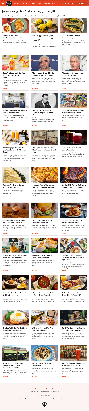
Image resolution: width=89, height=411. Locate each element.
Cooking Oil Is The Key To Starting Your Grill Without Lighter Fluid (74, 186)
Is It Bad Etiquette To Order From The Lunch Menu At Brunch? (15, 256)
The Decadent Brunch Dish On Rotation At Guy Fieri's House (43, 74)
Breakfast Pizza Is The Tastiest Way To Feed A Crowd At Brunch (43, 186)
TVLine (30, 398)
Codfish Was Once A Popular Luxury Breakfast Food (42, 256)
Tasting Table (53, 398)
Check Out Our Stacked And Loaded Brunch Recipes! (12, 37)
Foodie (42, 398)
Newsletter (84, 3)
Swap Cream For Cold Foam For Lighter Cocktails (73, 149)
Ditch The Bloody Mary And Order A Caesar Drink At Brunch (74, 364)
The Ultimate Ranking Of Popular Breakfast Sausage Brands (73, 111)
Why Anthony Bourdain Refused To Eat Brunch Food (73, 74)
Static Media (35, 391)
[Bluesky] (69, 3)
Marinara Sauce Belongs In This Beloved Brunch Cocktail (43, 294)
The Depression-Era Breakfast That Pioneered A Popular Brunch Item (44, 150)
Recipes (16, 3)
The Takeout (68, 398)
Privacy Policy (50, 389)
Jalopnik (25, 398)
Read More (5, 50)
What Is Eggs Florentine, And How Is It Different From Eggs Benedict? (42, 38)
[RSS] (75, 3)
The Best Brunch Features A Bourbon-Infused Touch (72, 221)
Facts (34, 3)
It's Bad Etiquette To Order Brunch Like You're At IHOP (71, 294)
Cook (22, 3)
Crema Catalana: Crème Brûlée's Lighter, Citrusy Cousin (14, 294)
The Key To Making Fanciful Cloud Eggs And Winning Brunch (15, 329)
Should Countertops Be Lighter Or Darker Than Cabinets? (15, 111)
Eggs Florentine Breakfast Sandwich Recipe (71, 37)
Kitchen (28, 3)
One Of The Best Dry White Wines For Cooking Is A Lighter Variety (74, 329)
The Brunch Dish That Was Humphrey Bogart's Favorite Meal (42, 112)
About (36, 389)
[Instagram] (62, 3)
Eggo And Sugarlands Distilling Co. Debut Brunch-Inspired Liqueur (14, 75)
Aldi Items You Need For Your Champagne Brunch (42, 329)
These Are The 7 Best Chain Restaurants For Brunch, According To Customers (13, 365)
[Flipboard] (65, 3)
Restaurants (46, 3)
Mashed (47, 398)
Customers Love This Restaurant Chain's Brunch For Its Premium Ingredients (73, 257)
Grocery (54, 3)
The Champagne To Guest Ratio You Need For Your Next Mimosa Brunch (14, 150)
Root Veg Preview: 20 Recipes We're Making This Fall (13, 186)
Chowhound (36, 398)
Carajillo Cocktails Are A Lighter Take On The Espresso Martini (14, 221)
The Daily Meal (61, 398)
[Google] (72, 3)
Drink (39, 3)
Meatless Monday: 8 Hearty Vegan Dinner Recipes (42, 221)
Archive (42, 389)
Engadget (20, 398)
